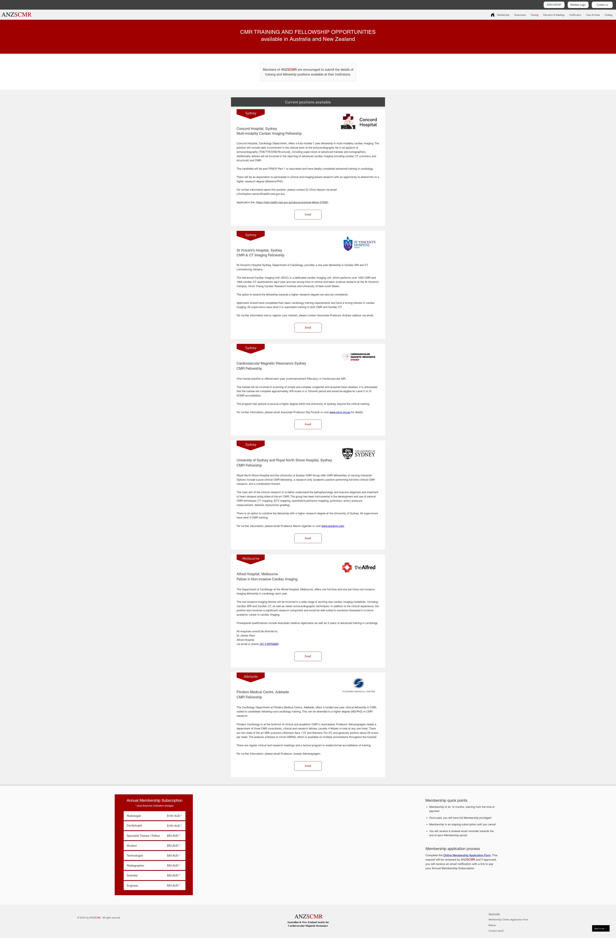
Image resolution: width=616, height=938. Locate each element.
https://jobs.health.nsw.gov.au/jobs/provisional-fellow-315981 (292, 202)
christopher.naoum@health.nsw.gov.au (261, 193)
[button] (554, 5)
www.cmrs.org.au (339, 412)
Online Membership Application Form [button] (467, 855)
